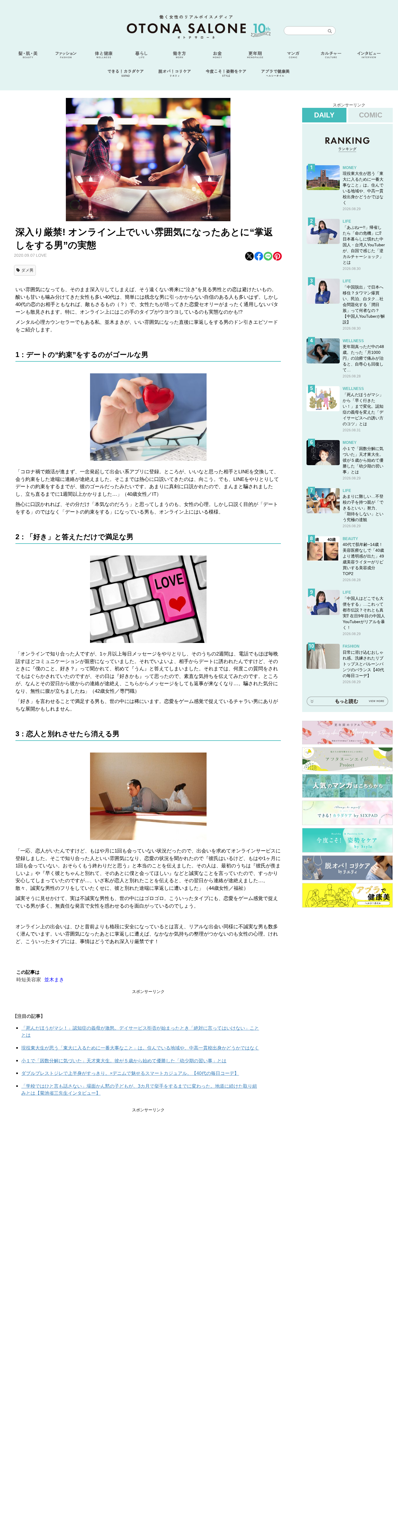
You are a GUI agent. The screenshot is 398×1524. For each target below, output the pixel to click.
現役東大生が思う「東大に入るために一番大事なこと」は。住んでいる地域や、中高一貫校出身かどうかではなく (140, 1047)
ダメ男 (27, 270)
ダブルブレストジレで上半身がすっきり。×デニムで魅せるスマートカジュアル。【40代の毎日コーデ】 (130, 1073)
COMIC (370, 115)
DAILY (324, 115)
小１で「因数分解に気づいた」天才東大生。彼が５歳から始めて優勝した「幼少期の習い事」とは (123, 1060)
